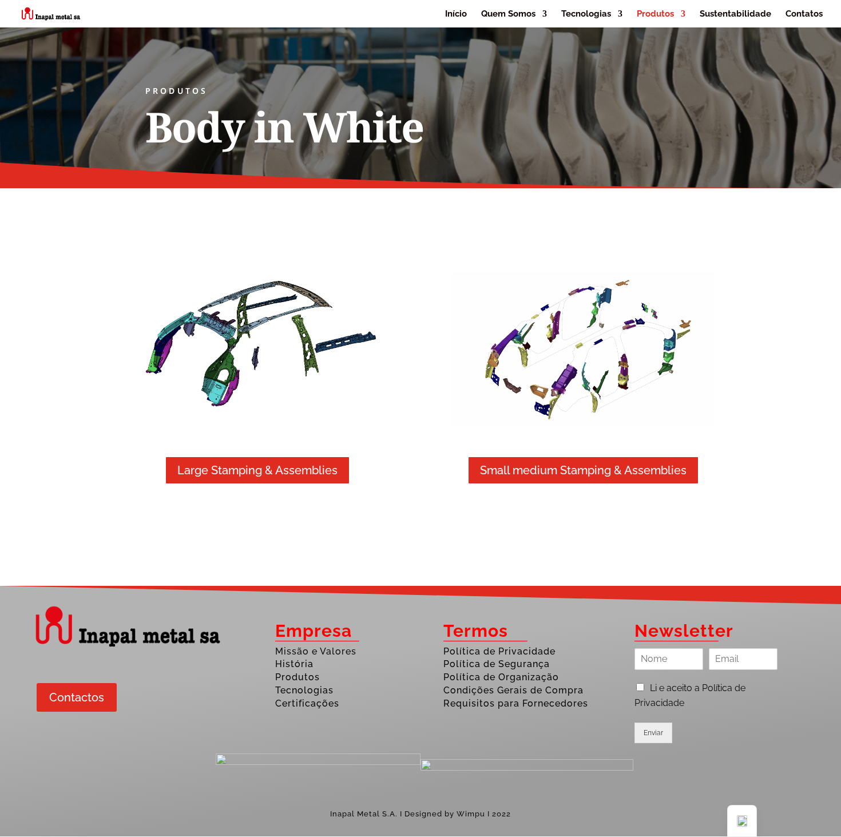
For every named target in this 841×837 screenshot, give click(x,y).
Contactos (76, 697)
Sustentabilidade (735, 14)
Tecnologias (586, 14)
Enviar (653, 733)
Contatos (804, 14)
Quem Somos (508, 14)
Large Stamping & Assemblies (257, 470)
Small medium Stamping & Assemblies (583, 470)
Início (456, 14)
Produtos (655, 14)
